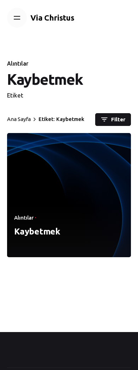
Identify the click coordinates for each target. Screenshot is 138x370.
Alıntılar (17, 63)
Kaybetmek (37, 231)
